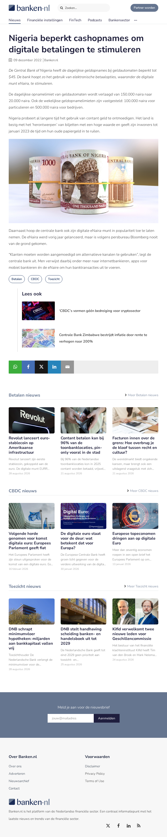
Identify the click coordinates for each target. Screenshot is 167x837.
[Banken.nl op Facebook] (118, 826)
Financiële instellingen (45, 20)
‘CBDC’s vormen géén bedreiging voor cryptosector (99, 310)
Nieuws (15, 20)
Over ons (15, 766)
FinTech (75, 20)
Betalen (17, 279)
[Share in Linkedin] (54, 367)
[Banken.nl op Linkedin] (128, 826)
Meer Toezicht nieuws (142, 586)
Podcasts (95, 20)
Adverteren (17, 773)
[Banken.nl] (18, 5)
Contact (14, 788)
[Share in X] (41, 367)
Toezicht (54, 279)
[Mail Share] (67, 367)
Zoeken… (70, 8)
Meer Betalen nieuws (143, 395)
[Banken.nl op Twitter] (108, 826)
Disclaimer (92, 766)
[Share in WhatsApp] (15, 367)
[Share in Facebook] (28, 367)
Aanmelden (106, 718)
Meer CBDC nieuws (144, 491)
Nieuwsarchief (19, 781)
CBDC (35, 279)
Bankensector (119, 20)
